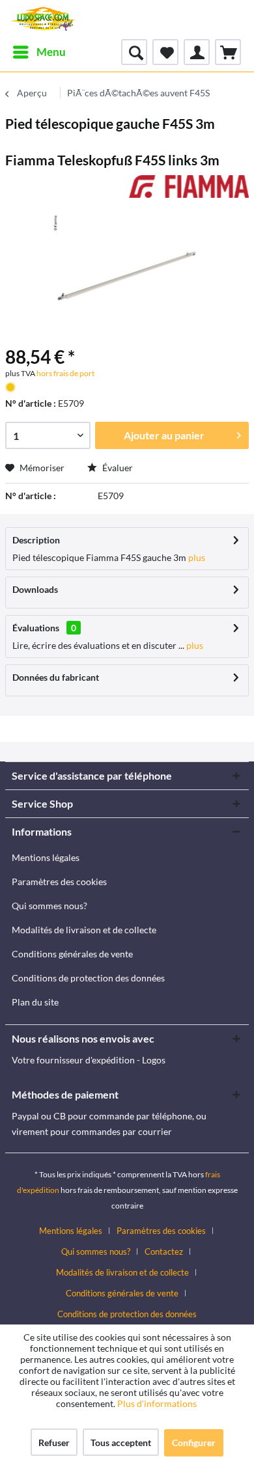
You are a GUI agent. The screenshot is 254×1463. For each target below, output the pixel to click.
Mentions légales (45, 857)
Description (36, 539)
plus (195, 557)
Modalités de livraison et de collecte (84, 929)
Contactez (164, 1251)
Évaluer (116, 467)
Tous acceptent (121, 1442)
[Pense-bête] (165, 52)
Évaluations (35, 627)
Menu (51, 52)
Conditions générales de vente (72, 953)
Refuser (54, 1442)
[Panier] (228, 52)
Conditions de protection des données (88, 977)
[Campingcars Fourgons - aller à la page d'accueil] (43, 20)
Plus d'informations (158, 1403)
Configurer (194, 1442)
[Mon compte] (197, 52)
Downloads (35, 589)
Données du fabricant (55, 677)
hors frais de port (64, 373)
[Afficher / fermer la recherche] (134, 52)
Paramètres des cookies (59, 881)
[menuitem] (38, 52)
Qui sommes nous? (49, 905)
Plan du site (35, 1001)
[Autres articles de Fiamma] (189, 186)
